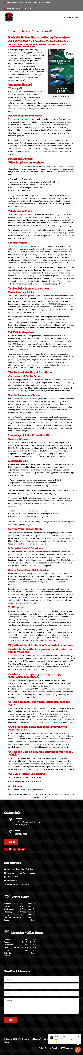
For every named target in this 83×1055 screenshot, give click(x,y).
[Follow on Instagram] (10, 849)
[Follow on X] (14, 849)
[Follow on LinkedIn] (19, 849)
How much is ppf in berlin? (19, 794)
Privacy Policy (38, 1048)
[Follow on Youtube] (23, 849)
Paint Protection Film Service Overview (47, 794)
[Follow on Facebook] (6, 849)
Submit (11, 1020)
